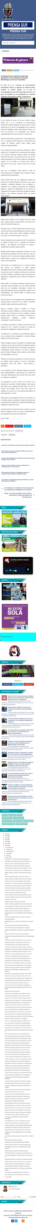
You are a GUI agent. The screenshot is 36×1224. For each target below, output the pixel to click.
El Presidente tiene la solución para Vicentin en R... (17, 944)
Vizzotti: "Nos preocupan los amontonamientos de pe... (19, 1072)
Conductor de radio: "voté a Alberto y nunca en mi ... (18, 942)
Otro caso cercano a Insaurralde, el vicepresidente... (18, 1023)
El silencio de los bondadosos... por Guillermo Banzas (18, 1000)
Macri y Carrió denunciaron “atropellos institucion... (17, 1009)
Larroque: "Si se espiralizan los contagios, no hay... (17, 993)
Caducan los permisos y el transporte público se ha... (18, 958)
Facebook (19, 426)
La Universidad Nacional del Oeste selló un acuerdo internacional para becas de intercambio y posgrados (20, 775)
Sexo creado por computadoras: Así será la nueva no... (18, 1027)
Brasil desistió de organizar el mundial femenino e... (18, 1070)
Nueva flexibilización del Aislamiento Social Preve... (17, 1174)
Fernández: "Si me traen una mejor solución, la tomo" (18, 998)
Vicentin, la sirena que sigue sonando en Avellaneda (18, 967)
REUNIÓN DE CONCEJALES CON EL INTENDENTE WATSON (19, 949)
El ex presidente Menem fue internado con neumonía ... (18, 1011)
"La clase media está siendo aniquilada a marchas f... (18, 888)
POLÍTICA (9, 70)
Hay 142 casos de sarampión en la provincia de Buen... (18, 963)
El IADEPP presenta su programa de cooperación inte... (18, 1153)
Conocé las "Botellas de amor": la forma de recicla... (18, 917)
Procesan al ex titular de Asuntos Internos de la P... (17, 1049)
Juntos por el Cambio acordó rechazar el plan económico (18, 445)
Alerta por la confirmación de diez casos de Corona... (18, 890)
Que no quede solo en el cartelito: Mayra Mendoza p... (18, 1014)
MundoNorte (14, 1186)
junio (7, 857)
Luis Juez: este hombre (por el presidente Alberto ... (18, 1054)
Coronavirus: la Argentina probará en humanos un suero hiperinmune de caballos (17, 480)
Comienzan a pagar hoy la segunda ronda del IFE (17, 1098)
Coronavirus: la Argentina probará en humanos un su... (18, 951)
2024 (6, 837)
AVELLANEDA (12, 815)
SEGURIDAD (16, 70)
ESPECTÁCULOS (17, 820)
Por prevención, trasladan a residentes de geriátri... (17, 1166)
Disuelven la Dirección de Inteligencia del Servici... (17, 925)
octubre (8, 849)
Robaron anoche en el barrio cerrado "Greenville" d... (18, 910)
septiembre (9, 851)
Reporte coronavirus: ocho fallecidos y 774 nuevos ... (18, 1110)
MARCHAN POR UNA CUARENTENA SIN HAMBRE (17, 1142)
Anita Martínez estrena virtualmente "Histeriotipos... (17, 1096)
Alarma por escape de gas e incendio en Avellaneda (18, 1112)
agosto (8, 853)
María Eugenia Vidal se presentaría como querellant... (18, 980)
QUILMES (19, 815)
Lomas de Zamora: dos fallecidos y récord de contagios (19, 1016)
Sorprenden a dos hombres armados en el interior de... (18, 1045)
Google (10, 426)
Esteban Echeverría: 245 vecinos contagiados (16, 1018)
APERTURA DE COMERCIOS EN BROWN (14, 1101)
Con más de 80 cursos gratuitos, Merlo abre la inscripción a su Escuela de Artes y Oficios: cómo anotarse (20, 731)
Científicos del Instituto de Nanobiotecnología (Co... (18, 1065)
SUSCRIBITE (18, 671)
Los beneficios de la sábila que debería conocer (17, 1114)
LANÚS (4, 823)
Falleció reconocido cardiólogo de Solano (15, 892)
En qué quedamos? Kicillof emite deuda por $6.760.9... (18, 906)
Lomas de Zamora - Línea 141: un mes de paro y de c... (18, 1059)
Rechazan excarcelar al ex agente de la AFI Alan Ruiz (18, 885)
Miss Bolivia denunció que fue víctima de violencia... (18, 1083)
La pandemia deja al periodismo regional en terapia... (18, 1081)
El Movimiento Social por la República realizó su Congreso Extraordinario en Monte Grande (15, 473)
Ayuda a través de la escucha (12, 991)
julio (7, 855)
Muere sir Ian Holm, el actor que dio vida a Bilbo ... (17, 934)
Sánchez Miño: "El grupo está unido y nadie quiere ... (18, 960)
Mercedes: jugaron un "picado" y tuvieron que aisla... (18, 1105)
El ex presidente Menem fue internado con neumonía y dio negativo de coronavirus (18, 458)
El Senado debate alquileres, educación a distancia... (18, 1052)
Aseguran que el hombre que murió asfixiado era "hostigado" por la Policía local (15, 466)
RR (26, 1217)
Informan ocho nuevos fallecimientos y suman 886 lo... (18, 965)
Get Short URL (19, 431)
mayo (7, 1177)
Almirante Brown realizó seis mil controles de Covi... (18, 1103)
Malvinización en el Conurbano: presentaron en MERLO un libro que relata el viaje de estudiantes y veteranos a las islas (20, 764)
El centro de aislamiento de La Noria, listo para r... (17, 982)
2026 (6, 834)
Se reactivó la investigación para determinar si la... (17, 956)
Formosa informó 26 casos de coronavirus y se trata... (18, 1040)
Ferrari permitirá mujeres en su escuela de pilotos (17, 1034)
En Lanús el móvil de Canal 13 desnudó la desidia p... (18, 1025)
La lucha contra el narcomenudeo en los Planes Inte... (18, 1089)
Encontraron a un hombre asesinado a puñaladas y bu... (19, 883)
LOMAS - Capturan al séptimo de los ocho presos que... (19, 904)
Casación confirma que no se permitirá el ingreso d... (18, 1061)
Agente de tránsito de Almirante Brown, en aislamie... (18, 1163)
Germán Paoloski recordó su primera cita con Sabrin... (18, 1107)
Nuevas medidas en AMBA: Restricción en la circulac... (18, 879)
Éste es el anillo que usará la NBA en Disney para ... (17, 908)
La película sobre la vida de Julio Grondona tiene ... (17, 1068)
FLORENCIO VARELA (18, 817)
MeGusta (8, 684)
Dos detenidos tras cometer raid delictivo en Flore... (18, 1120)
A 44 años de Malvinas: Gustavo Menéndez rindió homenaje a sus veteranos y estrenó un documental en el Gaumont (20, 786)
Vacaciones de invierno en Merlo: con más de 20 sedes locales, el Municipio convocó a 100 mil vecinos (20, 798)
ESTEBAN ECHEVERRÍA (22, 823)
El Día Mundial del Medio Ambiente (13, 1140)
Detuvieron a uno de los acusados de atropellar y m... (18, 985)
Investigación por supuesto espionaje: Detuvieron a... (18, 861)
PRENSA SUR (18, 31)
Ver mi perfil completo (14, 1189)
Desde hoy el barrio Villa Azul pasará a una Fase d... (18, 1094)
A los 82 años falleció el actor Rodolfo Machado (17, 1043)
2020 (6, 845)
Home (3, 70)
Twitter (28, 426)
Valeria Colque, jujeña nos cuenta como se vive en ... (18, 995)
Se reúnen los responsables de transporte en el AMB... (18, 973)
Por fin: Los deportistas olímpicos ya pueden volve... (18, 1020)
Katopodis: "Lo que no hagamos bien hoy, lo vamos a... (19, 953)
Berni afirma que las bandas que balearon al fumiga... (18, 1036)
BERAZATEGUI (11, 823)
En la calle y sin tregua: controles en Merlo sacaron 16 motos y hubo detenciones (17, 451)
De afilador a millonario (10, 899)
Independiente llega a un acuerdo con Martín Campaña (18, 1159)
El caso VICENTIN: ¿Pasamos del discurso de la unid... (18, 894)
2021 (6, 843)
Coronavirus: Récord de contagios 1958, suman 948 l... (18, 947)
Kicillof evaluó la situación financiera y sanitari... (17, 1150)
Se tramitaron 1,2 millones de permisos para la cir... (17, 859)
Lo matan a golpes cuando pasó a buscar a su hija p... (18, 897)
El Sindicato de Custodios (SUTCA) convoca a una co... (18, 940)
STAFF (6, 1211)
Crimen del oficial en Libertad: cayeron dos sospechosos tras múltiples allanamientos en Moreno (20, 720)
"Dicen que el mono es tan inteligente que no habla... (18, 881)
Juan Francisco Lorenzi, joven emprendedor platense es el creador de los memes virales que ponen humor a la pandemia (21, 697)
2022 (6, 841)
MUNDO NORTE (27, 1211)
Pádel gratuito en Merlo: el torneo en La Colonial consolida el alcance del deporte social (20, 709)
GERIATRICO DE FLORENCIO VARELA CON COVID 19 (17, 1127)
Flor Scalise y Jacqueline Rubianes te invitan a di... (17, 1172)
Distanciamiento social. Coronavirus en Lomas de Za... (18, 1161)
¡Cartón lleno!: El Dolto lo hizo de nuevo (14, 1091)
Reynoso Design (27, 1215)
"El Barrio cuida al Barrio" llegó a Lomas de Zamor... (17, 1005)
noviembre (9, 847)
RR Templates (21, 1217)
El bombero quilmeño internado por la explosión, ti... (18, 1002)
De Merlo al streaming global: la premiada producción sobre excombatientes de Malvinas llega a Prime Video (20, 743)
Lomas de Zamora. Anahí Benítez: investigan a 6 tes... (18, 1056)
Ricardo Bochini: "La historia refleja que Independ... (17, 865)
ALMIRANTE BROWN (7, 820)
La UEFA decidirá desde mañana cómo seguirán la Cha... (19, 978)
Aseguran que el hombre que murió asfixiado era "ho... (18, 868)
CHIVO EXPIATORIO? (10, 919)
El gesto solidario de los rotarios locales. (15, 901)
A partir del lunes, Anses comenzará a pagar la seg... (18, 1144)
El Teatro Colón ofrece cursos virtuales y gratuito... (17, 1123)
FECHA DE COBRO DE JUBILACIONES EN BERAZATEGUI (18, 1125)
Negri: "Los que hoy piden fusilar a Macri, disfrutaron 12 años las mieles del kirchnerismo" (18, 495)
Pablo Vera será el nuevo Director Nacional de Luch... (18, 976)
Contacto (11, 1211)
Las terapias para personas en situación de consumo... (18, 1007)
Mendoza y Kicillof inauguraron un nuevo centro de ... (18, 1047)
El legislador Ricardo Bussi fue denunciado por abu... (18, 1038)
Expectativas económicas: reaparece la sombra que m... (19, 1063)
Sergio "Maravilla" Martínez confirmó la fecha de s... (18, 876)
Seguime (19, 684)
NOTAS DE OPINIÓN (28, 820)
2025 (6, 835)
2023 (6, 839)
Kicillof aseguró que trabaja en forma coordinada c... (18, 1074)
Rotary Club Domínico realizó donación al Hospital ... (18, 1130)
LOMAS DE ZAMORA (7, 817)
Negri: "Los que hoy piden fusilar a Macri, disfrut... (17, 863)
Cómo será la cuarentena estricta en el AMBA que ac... (18, 870)
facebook (18, 1213)
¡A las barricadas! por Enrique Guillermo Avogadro (17, 927)
